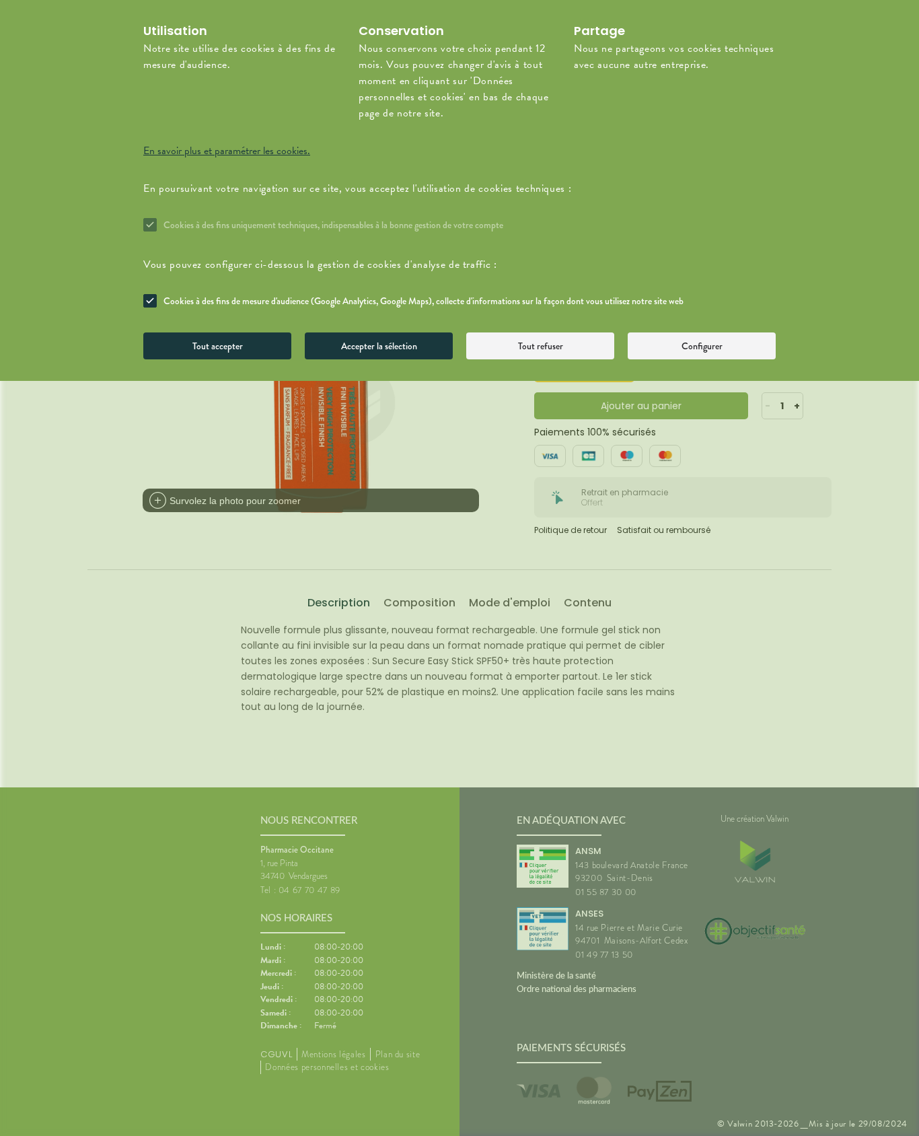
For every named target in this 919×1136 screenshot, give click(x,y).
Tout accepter (217, 346)
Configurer (702, 346)
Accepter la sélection (379, 346)
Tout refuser (540, 346)
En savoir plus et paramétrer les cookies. (226, 151)
